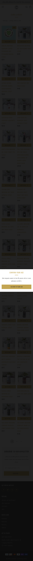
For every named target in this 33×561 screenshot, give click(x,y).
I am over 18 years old (16, 287)
